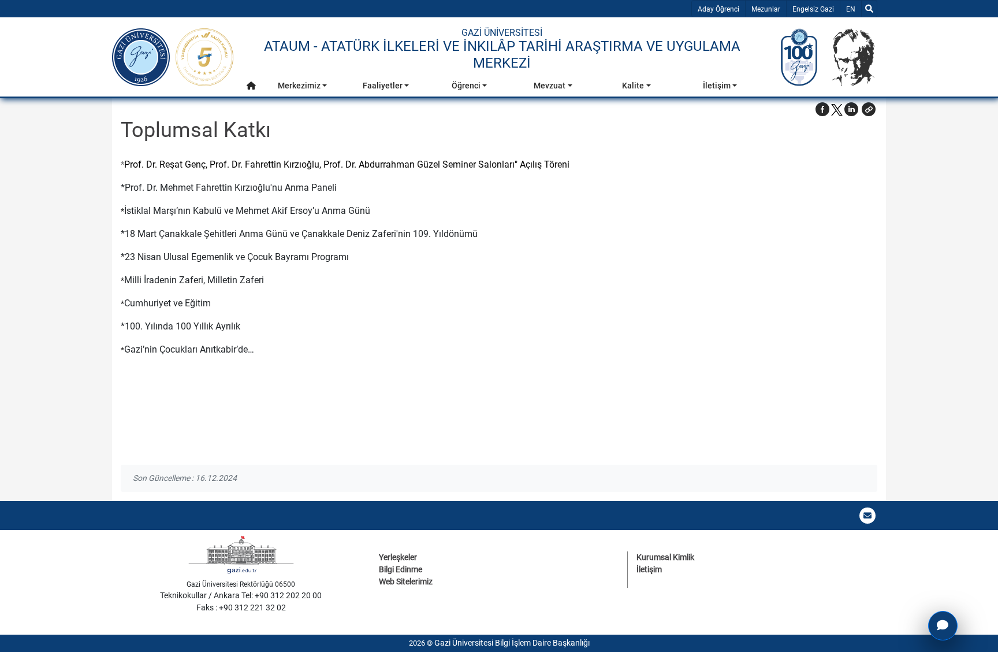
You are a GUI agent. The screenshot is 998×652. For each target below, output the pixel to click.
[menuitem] (251, 89)
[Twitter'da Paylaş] (837, 109)
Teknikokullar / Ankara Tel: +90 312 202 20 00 (241, 595)
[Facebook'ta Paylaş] (822, 109)
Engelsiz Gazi (813, 9)
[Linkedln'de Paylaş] (851, 109)
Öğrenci (466, 85)
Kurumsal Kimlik (665, 557)
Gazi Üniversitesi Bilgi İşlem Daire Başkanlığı (512, 642)
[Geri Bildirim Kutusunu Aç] (943, 625)
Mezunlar (765, 9)
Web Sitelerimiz (406, 581)
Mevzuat (549, 85)
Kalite (633, 85)
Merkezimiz (299, 85)
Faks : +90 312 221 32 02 (241, 607)
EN (853, 9)
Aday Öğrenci (718, 9)
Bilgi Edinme (400, 569)
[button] (251, 86)
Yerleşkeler (398, 557)
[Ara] (869, 9)
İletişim (717, 85)
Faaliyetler (383, 85)
